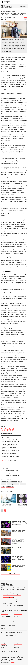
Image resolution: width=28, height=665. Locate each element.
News (15, 645)
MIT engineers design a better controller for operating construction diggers (18, 541)
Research (16, 642)
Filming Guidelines (6, 616)
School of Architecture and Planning (12, 595)
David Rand (5, 468)
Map (5, 659)
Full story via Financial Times (9, 460)
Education (3, 642)
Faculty (20, 481)
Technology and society (13, 484)
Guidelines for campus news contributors (12, 632)
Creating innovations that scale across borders (18, 566)
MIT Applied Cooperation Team (10, 470)
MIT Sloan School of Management (11, 475)
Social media (23, 484)
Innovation (3, 643)
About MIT (16, 647)
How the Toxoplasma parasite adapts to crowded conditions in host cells (19, 558)
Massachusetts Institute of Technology (10, 656)
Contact (20, 659)
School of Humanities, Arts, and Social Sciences (15, 599)
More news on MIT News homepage (10, 573)
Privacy (2, 660)
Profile (2, 486)
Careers (15, 659)
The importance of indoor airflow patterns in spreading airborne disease (19, 523)
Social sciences (9, 486)
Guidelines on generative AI (8, 635)
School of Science (7, 603)
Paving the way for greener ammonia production (19, 531)
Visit (2, 659)
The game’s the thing (17, 547)
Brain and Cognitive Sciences (10, 473)
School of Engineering (8, 597)
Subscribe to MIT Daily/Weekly (9, 622)
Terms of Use (4, 614)
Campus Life (4, 645)
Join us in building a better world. (9, 651)
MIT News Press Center (20, 610)
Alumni (2, 647)
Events (7, 659)
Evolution (3, 484)
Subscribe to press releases (8, 625)
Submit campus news (7, 628)
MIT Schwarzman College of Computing (13, 605)
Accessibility (8, 660)
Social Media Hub (5, 662)
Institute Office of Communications (16, 589)
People (11, 659)
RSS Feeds (17, 616)
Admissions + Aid (18, 643)
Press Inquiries (18, 614)
